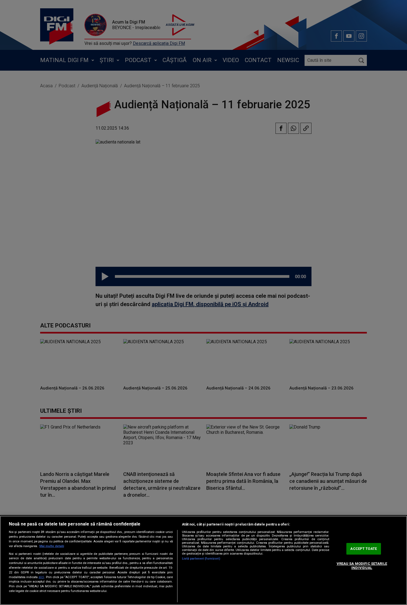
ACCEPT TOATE (363, 549)
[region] (203, 560)
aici (41, 577)
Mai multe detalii (51, 546)
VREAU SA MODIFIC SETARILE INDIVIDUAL (362, 566)
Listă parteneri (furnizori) (201, 558)
